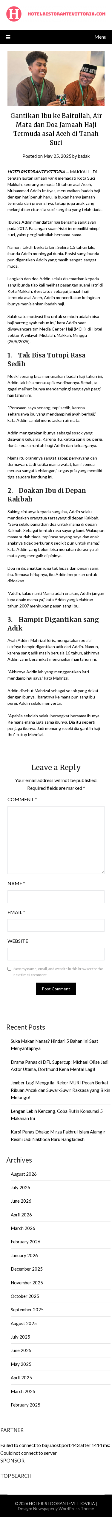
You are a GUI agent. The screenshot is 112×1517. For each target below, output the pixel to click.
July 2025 (20, 1336)
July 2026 (20, 1187)
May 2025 (21, 1364)
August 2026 (24, 1174)
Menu (100, 37)
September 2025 (27, 1309)
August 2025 (24, 1323)
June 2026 (21, 1201)
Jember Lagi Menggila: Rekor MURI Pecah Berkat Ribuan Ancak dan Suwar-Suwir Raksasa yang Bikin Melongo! (60, 1090)
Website (17, 941)
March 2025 (23, 1391)
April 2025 (21, 1377)
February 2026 (25, 1241)
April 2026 (21, 1214)
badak (84, 156)
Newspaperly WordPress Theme (63, 1508)
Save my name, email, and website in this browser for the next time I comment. (58, 971)
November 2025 (27, 1282)
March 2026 (23, 1228)
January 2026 (24, 1255)
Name (16, 883)
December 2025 (27, 1269)
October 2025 (25, 1296)
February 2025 (25, 1404)
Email (16, 912)
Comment (22, 799)
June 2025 (21, 1350)
